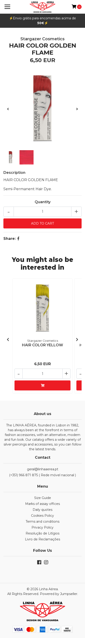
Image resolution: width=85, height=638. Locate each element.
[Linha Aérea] (43, 7)
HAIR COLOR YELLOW (42, 345)
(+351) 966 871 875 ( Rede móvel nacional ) (42, 475)
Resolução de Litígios (42, 533)
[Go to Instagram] (46, 563)
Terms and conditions (42, 521)
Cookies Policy (42, 516)
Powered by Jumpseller (58, 594)
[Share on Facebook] (18, 238)
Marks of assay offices (42, 504)
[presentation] (7, 109)
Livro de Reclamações (42, 539)
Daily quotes (42, 510)
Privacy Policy (42, 527)
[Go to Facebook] (39, 563)
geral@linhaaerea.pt (42, 469)
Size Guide (42, 498)
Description (14, 172)
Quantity (43, 202)
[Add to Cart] (42, 385)
